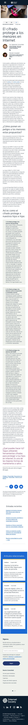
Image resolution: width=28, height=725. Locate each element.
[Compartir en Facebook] (11, 487)
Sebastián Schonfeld (18, 45)
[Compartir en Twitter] (16, 487)
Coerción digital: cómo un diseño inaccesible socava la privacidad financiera (14, 590)
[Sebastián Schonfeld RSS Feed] (10, 50)
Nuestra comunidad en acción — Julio (14, 539)
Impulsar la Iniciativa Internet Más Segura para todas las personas (14, 512)
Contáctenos (6, 719)
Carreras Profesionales (17, 719)
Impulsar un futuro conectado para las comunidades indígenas (14, 526)
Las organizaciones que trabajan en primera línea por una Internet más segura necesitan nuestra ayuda (14, 615)
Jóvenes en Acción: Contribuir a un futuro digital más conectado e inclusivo (14, 519)
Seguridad (11, 477)
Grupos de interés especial (10, 681)
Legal (22, 716)
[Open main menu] (5, 2)
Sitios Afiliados (13, 721)
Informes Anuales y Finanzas (11, 717)
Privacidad (10, 476)
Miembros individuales (9, 676)
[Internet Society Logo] (10, 700)
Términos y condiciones (14, 657)
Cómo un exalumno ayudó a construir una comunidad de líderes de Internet (13, 532)
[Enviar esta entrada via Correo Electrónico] (21, 487)
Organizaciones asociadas (9, 683)
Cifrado (5, 476)
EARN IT (9, 82)
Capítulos (5, 678)
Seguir (11, 663)
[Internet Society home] (14, 3)
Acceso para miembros (9, 674)
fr (11, 22)
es (16, 22)
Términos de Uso (14, 716)
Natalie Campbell (14, 53)
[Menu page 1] (12, 690)
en (6, 22)
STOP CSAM (16, 82)
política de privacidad (8, 659)
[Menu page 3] (15, 690)
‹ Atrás (6, 486)
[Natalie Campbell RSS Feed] (10, 58)
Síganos (5, 721)
